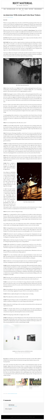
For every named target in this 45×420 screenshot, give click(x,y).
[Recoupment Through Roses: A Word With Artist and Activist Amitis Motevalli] (35, 381)
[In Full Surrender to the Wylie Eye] (9, 381)
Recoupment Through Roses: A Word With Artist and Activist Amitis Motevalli (34, 386)
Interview (12, 393)
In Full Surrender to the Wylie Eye (8, 385)
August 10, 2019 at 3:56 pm (13, 406)
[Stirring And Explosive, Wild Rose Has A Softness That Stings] (22, 381)
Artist (9, 393)
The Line (15, 393)
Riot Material (22, 3)
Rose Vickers (5, 358)
